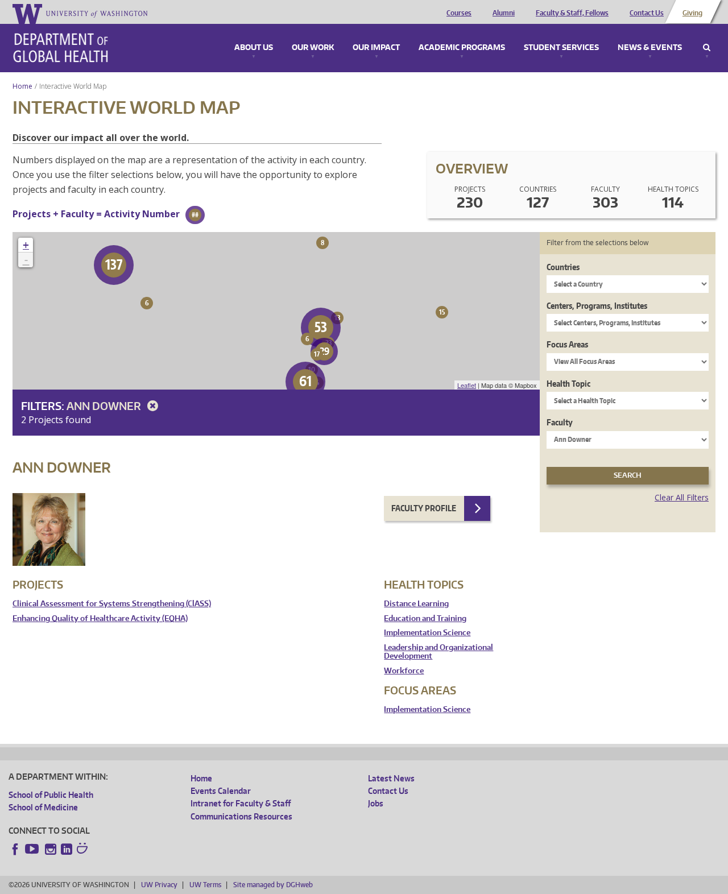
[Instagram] (50, 849)
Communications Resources (241, 816)
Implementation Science (427, 632)
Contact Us (647, 13)
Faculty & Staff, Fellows (572, 13)
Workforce (404, 671)
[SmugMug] (83, 849)
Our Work (313, 48)
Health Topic (568, 383)
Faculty (560, 422)
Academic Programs (462, 48)
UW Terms (205, 884)
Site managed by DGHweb (273, 884)
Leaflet (466, 385)
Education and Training (425, 618)
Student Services (561, 48)
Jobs (375, 803)
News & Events (650, 48)
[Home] (61, 48)
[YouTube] (33, 849)
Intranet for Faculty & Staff (241, 803)
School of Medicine (43, 807)
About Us (253, 48)
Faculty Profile (423, 508)
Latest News (391, 778)
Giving (692, 13)
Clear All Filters (682, 497)
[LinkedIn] (66, 849)
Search (706, 47)
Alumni (504, 13)
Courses (458, 13)
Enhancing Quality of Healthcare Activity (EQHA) (100, 618)
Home (22, 86)
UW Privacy (159, 884)
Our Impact (376, 48)
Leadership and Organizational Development (438, 652)
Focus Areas (567, 344)
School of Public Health (51, 795)
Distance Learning (416, 603)
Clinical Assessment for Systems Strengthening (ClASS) (112, 603)
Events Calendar (221, 791)
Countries (563, 267)
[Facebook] (15, 849)
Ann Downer (105, 405)
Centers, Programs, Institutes (597, 306)
